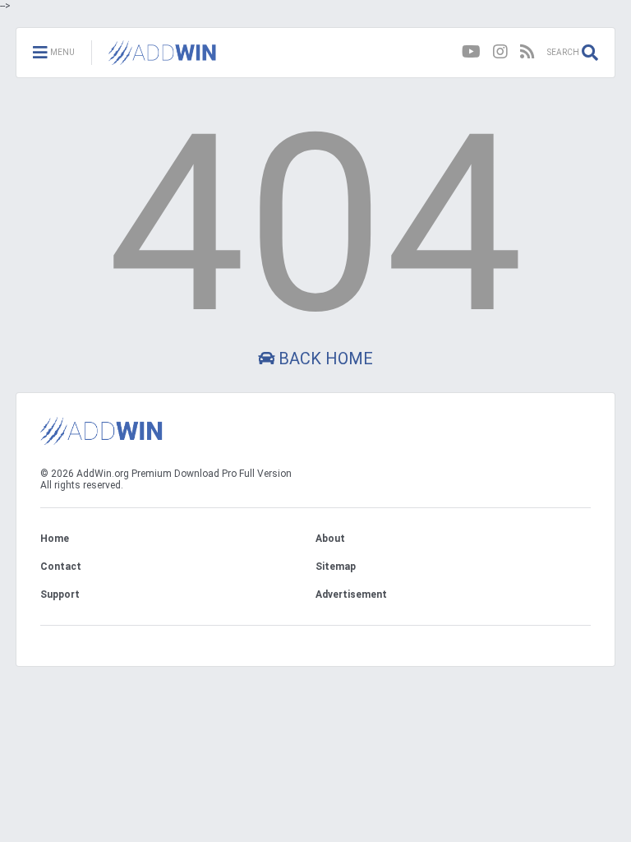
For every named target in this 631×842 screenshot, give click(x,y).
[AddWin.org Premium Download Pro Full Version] (162, 57)
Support (60, 594)
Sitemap (336, 566)
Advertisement (351, 594)
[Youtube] (471, 52)
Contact (60, 566)
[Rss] (527, 52)
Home (54, 538)
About (330, 538)
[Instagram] (500, 52)
